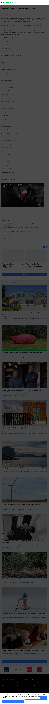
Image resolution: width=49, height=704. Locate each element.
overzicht (23, 696)
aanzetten (4, 697)
